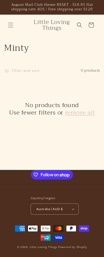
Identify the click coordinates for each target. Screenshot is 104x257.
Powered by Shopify (72, 247)
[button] (11, 25)
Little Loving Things (43, 247)
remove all (80, 112)
